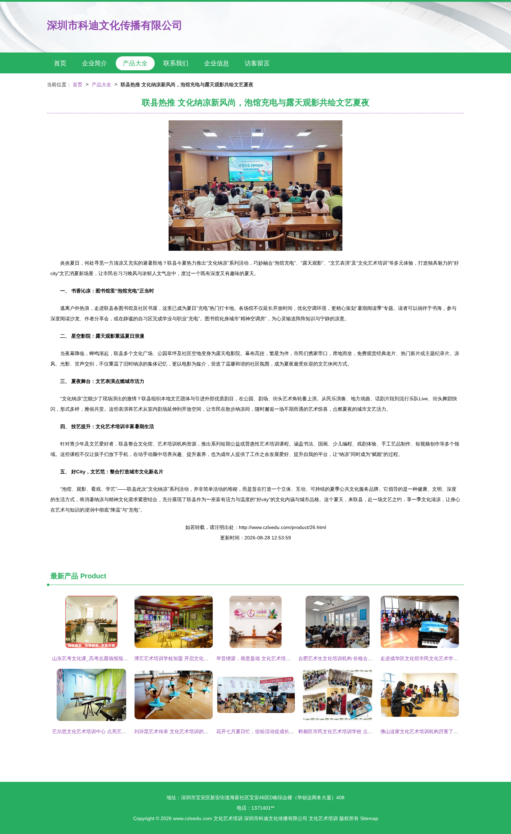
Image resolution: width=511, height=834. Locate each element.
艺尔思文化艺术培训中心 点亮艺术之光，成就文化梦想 (111, 731)
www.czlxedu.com (192, 818)
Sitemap (369, 818)
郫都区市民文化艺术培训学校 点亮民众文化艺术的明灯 (357, 731)
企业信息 (216, 63)
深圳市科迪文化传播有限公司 (114, 25)
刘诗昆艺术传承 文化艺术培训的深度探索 (178, 731)
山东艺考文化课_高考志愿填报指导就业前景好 (102, 658)
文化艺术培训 (228, 818)
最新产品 (64, 576)
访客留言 (257, 63)
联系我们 (175, 63)
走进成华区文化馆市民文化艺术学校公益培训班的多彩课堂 (443, 658)
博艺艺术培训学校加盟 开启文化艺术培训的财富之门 (191, 658)
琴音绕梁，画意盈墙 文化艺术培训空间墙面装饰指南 (273, 658)
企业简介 (94, 63)
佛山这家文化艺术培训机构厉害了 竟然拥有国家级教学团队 (444, 731)
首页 (60, 63)
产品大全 (135, 63)
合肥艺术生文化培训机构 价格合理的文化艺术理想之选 (357, 658)
